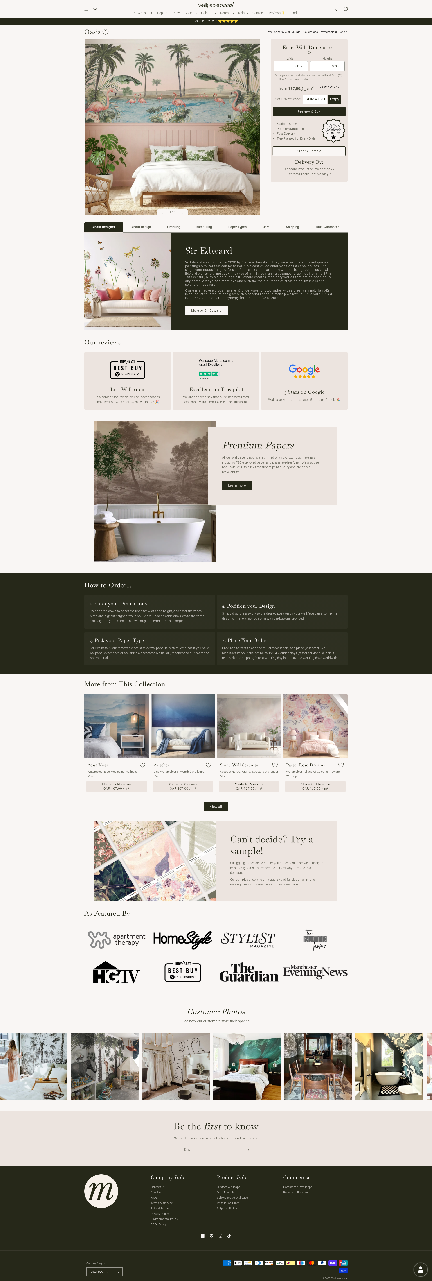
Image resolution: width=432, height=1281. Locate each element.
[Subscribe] (247, 1150)
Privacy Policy (160, 1213)
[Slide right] (183, 212)
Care (266, 227)
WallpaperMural (339, 1278)
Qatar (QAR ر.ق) (100, 1271)
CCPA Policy (158, 1224)
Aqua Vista (98, 765)
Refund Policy (160, 1208)
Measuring (204, 227)
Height (327, 59)
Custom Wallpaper (229, 1187)
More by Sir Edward (206, 310)
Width (291, 59)
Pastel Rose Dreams (305, 765)
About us (156, 1192)
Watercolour (329, 32)
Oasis (344, 32)
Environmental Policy (164, 1219)
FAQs (154, 1197)
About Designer (103, 227)
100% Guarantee (327, 227)
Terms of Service (162, 1203)
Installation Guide (228, 1203)
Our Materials (226, 1192)
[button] (86, 8)
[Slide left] (162, 212)
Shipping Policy (227, 1208)
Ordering (173, 227)
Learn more (237, 485)
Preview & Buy (309, 111)
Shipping (292, 227)
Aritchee (162, 765)
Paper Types (237, 227)
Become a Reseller (295, 1192)
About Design (141, 227)
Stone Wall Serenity (239, 765)
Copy (334, 99)
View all (216, 806)
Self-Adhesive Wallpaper (233, 1197)
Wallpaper (284, 32)
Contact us (158, 1187)
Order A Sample (309, 151)
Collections (310, 32)
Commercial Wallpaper (298, 1187)
